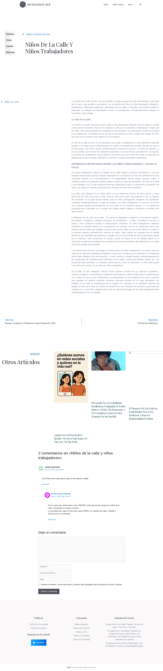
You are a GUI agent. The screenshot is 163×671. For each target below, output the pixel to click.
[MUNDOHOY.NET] (22, 4)
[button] (8, 34)
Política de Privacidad (39, 624)
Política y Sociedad (81, 636)
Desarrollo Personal (81, 628)
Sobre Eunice (118, 4)
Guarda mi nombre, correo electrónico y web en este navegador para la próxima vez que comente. (81, 584)
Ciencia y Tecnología (81, 639)
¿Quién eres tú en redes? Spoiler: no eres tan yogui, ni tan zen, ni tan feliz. (70, 438)
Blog (130, 4)
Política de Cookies (39, 628)
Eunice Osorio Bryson (61, 494)
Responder (45, 484)
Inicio (106, 4)
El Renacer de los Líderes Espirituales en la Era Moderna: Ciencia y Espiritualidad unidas (143, 413)
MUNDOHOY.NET (38, 4)
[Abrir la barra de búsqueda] (140, 4)
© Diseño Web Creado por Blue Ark (83, 667)
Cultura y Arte (81, 632)
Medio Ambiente (81, 624)
